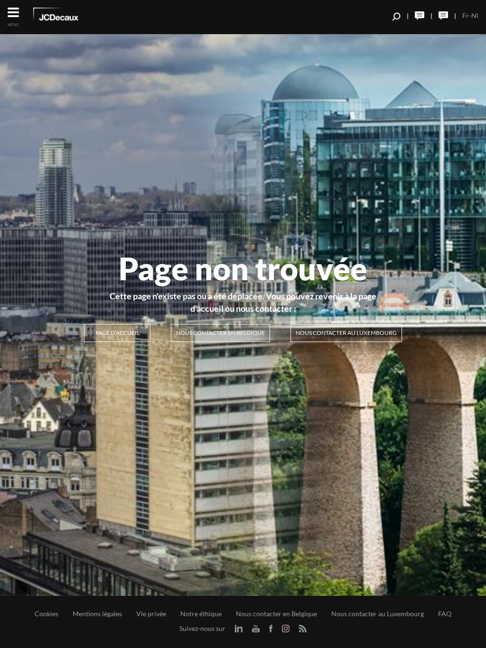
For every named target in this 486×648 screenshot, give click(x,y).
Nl (474, 15)
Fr (465, 15)
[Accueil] (68, 16)
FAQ (444, 614)
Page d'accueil (117, 332)
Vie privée (151, 614)
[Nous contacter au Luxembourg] (443, 15)
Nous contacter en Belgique (220, 332)
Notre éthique (201, 614)
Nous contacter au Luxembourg (346, 332)
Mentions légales (97, 614)
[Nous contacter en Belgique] (419, 15)
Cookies (46, 614)
